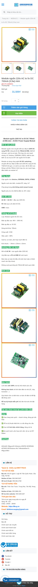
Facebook (8, 556)
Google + (8, 562)
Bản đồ (4, 522)
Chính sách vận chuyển (9, 525)
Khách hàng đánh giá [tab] (19, 124)
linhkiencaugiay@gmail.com (17, 509)
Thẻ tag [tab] (19, 129)
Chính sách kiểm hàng (9, 533)
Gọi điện (19, 113)
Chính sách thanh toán (9, 527)
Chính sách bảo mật (8, 536)
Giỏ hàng (4, 519)
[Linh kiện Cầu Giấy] (21, 4)
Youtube (7, 559)
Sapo (23, 585)
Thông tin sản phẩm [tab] (19, 120)
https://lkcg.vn (14, 506)
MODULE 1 (14, 18)
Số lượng (4, 100)
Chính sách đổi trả (7, 530)
